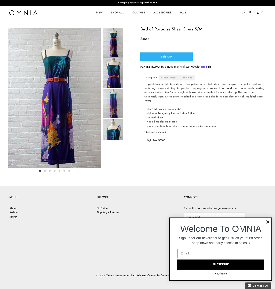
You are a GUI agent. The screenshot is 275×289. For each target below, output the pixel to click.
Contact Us (259, 285)
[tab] (150, 77)
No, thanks (220, 273)
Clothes (138, 12)
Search (13, 216)
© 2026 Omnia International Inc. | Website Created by (128, 275)
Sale (182, 12)
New (99, 12)
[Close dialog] (268, 222)
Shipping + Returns (108, 212)
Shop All (117, 12)
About (13, 208)
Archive (13, 212)
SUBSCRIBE (221, 264)
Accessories (162, 12)
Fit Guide (102, 208)
